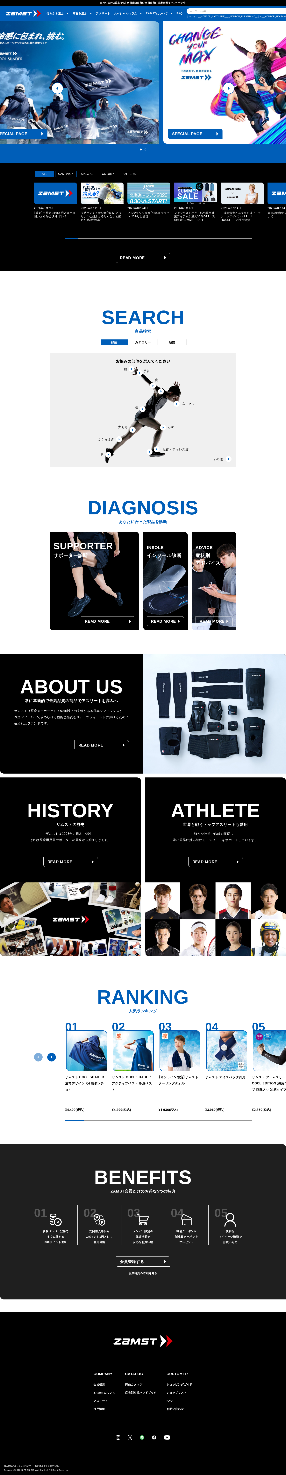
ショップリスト (177, 1392)
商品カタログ (133, 1384)
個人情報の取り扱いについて (17, 1466)
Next (228, 88)
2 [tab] (145, 149)
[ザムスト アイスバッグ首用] (227, 1051)
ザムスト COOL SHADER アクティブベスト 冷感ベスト (133, 1083)
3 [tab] (96, 238)
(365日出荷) (149, 2)
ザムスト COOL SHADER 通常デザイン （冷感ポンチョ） (84, 1083)
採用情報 (99, 1408)
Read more (132, 258)
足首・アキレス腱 (176, 449)
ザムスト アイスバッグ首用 (225, 1077)
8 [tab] (158, 238)
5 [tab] (121, 238)
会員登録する (132, 1261)
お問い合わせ (175, 1408)
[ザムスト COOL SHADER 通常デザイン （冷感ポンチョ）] (87, 1051)
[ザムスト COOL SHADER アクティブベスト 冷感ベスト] (133, 1051)
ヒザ (170, 427)
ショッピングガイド (179, 1384)
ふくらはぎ (106, 439)
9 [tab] (171, 238)
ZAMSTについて (104, 1392)
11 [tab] (196, 238)
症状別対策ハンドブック (141, 1392)
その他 (218, 459)
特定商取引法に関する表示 (47, 1466)
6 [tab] (133, 238)
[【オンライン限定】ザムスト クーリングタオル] (180, 1051)
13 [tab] (221, 238)
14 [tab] (233, 238)
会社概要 (99, 1384)
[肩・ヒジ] (161, 391)
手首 (146, 371)
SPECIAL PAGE (81, 134)
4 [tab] (109, 238)
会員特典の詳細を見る (143, 1273)
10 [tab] (183, 238)
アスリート (103, 13)
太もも (123, 427)
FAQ (179, 13)
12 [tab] (208, 238)
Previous (57, 88)
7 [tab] (146, 238)
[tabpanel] (143, 82)
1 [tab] (141, 149)
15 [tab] (246, 238)
